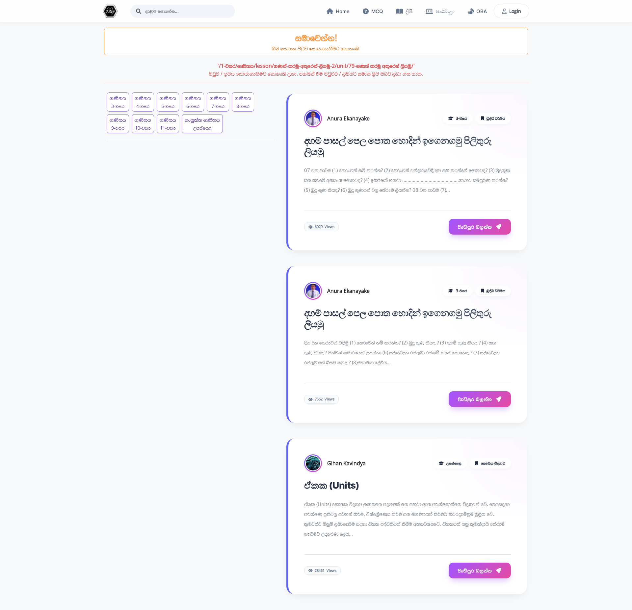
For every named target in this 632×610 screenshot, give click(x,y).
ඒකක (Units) (331, 484)
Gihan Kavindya (346, 462)
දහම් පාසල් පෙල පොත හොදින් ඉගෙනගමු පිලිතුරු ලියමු (397, 145)
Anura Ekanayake (348, 117)
